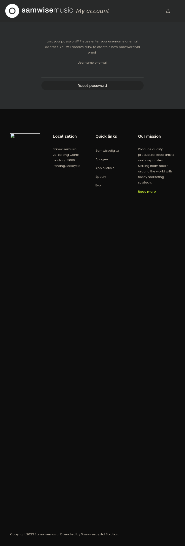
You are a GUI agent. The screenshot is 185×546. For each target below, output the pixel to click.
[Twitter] (150, 534)
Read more (147, 191)
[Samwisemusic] (39, 11)
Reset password (92, 85)
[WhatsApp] (137, 534)
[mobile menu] (151, 11)
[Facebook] (144, 534)
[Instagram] (157, 534)
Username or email (92, 62)
